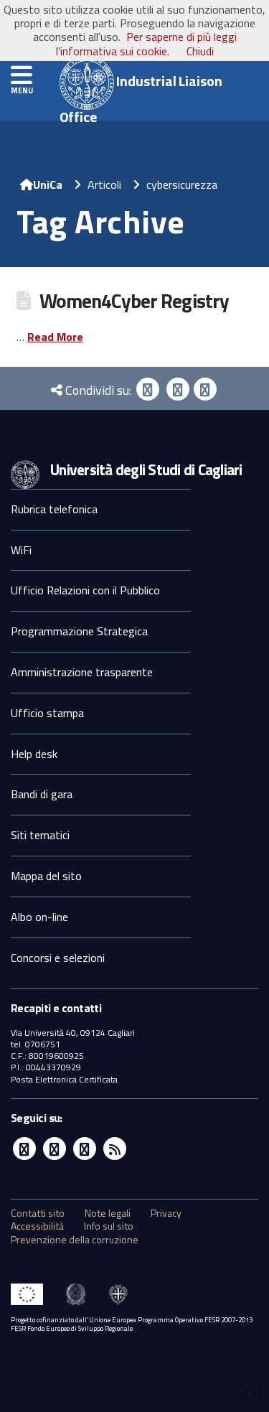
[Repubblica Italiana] (75, 1294)
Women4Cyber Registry (134, 301)
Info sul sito (108, 1226)
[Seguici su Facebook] (24, 1148)
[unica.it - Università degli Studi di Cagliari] (25, 473)
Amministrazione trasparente (82, 672)
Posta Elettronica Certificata (64, 1079)
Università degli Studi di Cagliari (146, 469)
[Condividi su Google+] (205, 389)
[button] (21, 75)
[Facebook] (147, 389)
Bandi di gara (41, 794)
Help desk (34, 753)
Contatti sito (38, 1213)
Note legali (108, 1213)
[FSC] (27, 1294)
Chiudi (200, 51)
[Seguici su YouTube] (84, 1148)
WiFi (21, 549)
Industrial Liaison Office (141, 90)
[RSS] (114, 1148)
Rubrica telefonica (54, 509)
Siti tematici (40, 834)
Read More (55, 336)
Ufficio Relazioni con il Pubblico (85, 590)
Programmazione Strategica (79, 631)
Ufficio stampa (47, 712)
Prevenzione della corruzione (74, 1240)
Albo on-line (39, 916)
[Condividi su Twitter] (177, 389)
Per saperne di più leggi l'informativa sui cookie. (146, 43)
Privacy (166, 1213)
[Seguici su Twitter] (54, 1148)
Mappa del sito (46, 875)
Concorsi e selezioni (58, 957)
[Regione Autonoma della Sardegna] (118, 1294)
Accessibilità (37, 1226)
